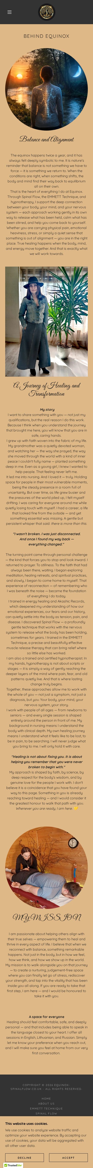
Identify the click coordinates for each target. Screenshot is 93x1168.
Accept (68, 1157)
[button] (9, 12)
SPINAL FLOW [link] (46, 1113)
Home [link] (46, 1098)
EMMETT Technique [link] (46, 1108)
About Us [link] (46, 1103)
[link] (46, 12)
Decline (25, 1157)
